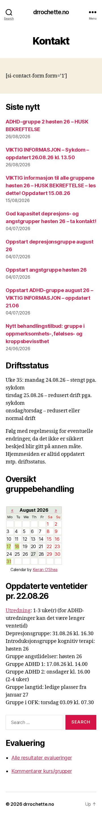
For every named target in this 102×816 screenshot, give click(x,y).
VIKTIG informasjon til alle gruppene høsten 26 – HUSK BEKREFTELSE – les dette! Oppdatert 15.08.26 (51, 185)
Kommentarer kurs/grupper (41, 771)
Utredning (18, 610)
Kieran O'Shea (45, 569)
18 (17, 546)
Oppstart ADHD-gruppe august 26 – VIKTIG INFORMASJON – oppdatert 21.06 (49, 298)
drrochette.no (51, 12)
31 (9, 561)
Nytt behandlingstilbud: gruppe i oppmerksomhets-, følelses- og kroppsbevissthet (45, 333)
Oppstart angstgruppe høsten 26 (46, 270)
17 (9, 546)
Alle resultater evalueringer (41, 758)
